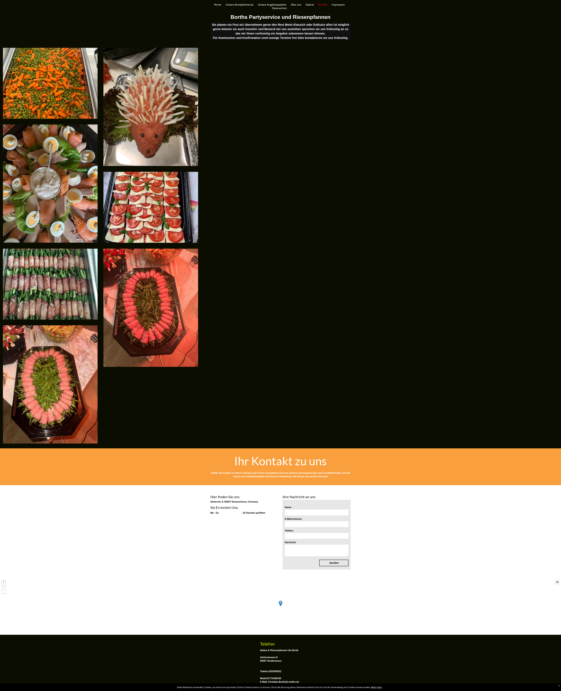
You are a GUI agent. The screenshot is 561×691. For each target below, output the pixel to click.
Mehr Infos (376, 687)
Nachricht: (290, 542)
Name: (288, 507)
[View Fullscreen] (4, 592)
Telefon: (289, 530)
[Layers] (557, 582)
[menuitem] (218, 4)
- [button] (4, 586)
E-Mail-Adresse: (293, 519)
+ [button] (4, 582)
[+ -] (280, 606)
